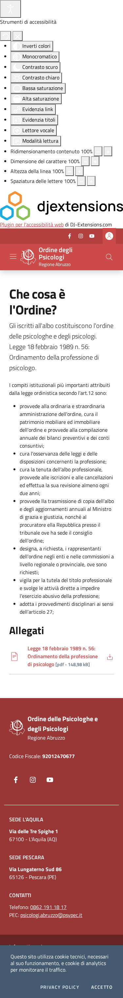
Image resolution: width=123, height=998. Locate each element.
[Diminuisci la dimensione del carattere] (85, 161)
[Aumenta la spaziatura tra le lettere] (91, 181)
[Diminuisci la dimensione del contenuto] (98, 151)
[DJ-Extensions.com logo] (61, 205)
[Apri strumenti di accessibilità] (10, 9)
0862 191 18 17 (48, 907)
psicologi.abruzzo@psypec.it (51, 915)
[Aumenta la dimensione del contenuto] (108, 151)
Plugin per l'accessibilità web (32, 224)
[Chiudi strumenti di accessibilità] (17, 36)
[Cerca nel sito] (109, 257)
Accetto (102, 987)
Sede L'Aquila (26, 819)
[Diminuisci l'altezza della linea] (69, 171)
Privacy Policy (60, 987)
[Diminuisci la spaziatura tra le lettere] (81, 181)
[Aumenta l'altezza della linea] (79, 171)
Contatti (20, 895)
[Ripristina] (5, 36)
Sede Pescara (26, 857)
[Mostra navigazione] (13, 256)
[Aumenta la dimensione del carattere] (95, 161)
